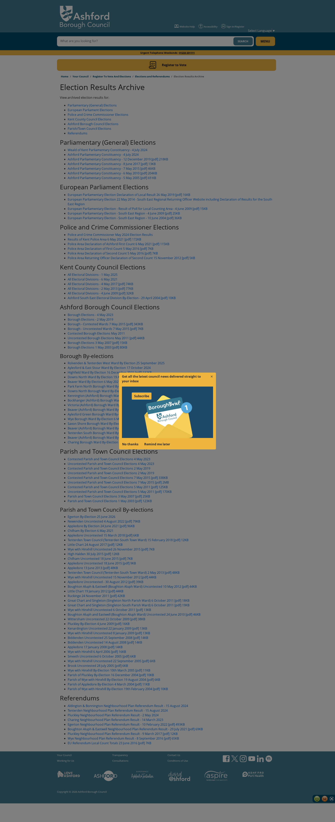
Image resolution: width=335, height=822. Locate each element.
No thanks (130, 444)
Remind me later (157, 444)
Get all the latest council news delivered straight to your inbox (161, 378)
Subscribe (141, 396)
